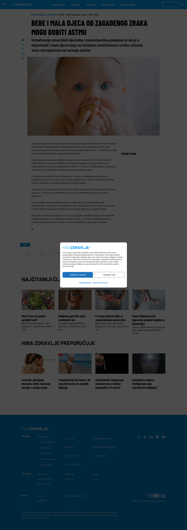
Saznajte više (109, 275)
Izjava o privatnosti (100, 283)
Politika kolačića (85, 283)
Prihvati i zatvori (78, 275)
